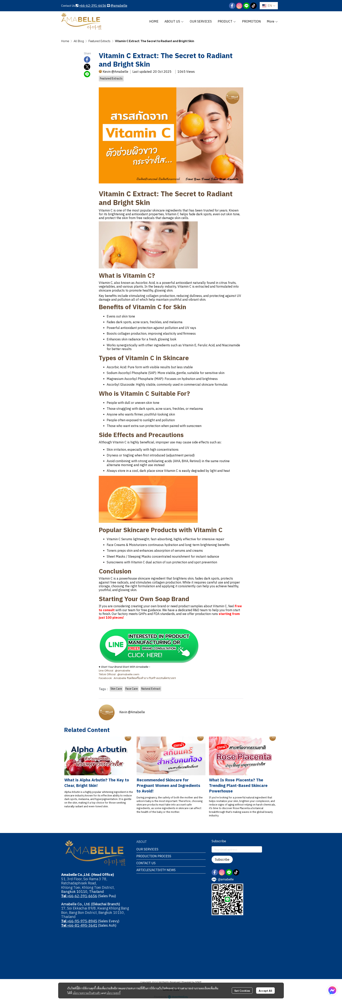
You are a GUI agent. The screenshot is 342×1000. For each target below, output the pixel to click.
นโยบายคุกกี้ (113, 993)
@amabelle (119, 6)
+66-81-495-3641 (79, 925)
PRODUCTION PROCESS (153, 856)
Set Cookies (242, 990)
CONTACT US (146, 863)
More (271, 21)
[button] (269, 5)
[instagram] (239, 6)
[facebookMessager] (332, 990)
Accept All (265, 990)
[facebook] (232, 6)
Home (65, 41)
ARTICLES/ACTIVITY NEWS (156, 870)
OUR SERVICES (147, 849)
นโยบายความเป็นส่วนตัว (87, 993)
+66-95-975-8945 (79, 921)
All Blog (79, 41)
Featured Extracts (99, 41)
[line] (246, 6)
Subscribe (222, 859)
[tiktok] (253, 6)
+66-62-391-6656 (92, 6)
